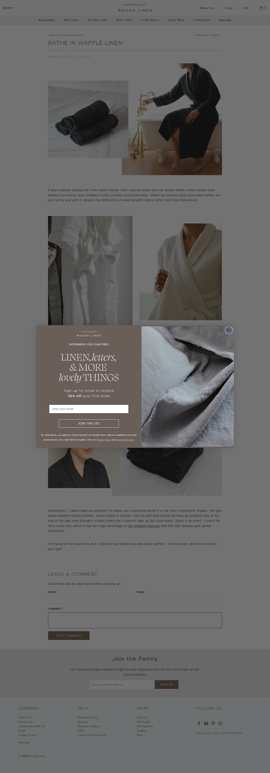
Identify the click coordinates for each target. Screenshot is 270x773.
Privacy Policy (104, 439)
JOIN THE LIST (89, 423)
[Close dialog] (228, 330)
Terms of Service (125, 439)
